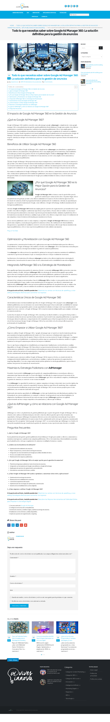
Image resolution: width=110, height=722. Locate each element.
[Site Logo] (10, 712)
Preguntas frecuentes (15, 108)
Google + (21, 525)
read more (15, 651)
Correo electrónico (16, 583)
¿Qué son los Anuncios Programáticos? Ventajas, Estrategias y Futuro (44, 638)
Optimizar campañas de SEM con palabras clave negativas (93, 75)
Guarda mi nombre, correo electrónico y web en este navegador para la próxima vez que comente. (42, 597)
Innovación (36, 12)
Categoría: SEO (70, 677)
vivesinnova (14, 82)
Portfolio (35, 16)
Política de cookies (96, 681)
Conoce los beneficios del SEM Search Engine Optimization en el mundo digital (20, 638)
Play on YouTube (12, 231)
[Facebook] (65, 6)
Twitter (13, 525)
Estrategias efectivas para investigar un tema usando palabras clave (93, 85)
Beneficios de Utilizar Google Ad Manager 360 (21, 93)
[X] (68, 6)
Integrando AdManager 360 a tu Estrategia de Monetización (25, 98)
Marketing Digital (18, 12)
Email (25, 525)
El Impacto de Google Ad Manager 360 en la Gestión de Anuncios (27, 89)
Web (11, 590)
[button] (41, 657)
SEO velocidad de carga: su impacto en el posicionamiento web (54, 673)
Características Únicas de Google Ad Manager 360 (22, 100)
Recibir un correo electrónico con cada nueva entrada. (29, 601)
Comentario (14, 557)
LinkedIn (17, 525)
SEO (28, 12)
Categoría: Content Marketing (75, 674)
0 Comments (48, 82)
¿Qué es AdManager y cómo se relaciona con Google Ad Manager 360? (29, 106)
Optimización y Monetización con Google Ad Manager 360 (25, 96)
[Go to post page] (18, 627)
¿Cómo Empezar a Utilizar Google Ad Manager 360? (23, 102)
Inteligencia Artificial (49, 12)
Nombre (13, 576)
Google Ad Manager (27, 505)
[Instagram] (74, 6)
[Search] (101, 47)
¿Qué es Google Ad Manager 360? (18, 91)
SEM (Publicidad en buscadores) (31, 82)
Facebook (8, 525)
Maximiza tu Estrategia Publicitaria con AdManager (23, 104)
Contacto (44, 16)
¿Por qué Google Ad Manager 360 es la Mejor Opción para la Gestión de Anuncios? (31, 94)
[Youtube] (71, 6)
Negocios (69, 694)
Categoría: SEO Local (72, 680)
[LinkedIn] (77, 6)
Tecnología (63, 12)
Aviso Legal (94, 672)
